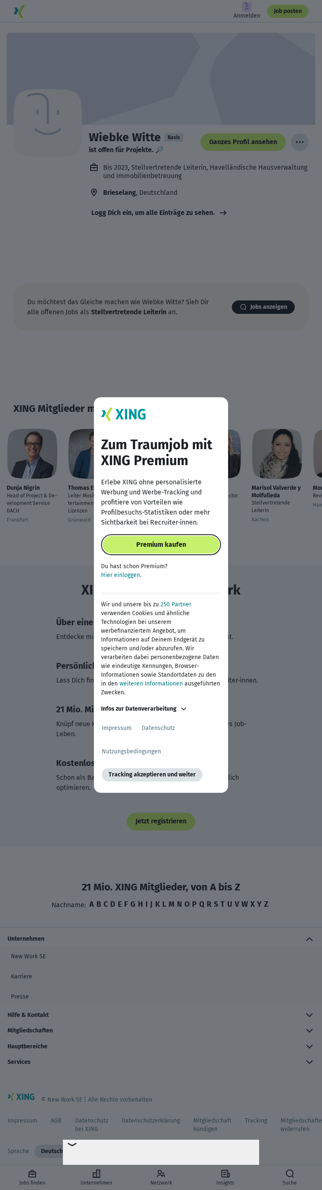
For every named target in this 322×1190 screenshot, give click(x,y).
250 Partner (176, 604)
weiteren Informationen (151, 683)
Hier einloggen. (121, 575)
